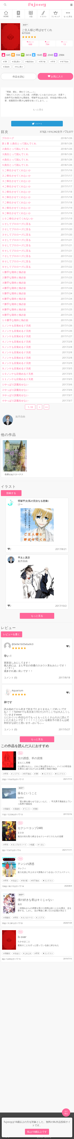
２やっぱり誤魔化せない (15, 389)
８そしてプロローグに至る (16, 261)
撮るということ (27, 793)
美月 (20, 904)
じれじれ (27, 953)
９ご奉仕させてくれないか (16, 213)
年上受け (19, 67)
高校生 (7, 67)
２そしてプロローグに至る (16, 229)
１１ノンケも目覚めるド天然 (17, 379)
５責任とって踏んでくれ (15, 164)
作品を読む (19, 76)
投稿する (11, 493)
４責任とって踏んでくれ (15, 159)
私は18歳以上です (37, 1131)
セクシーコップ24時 (30, 828)
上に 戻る (66, 1112)
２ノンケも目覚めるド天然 (16, 330)
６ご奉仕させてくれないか (16, 197)
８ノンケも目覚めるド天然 (16, 363)
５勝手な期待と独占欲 (14, 293)
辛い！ (8, 656)
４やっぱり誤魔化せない (15, 400)
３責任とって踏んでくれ (15, 154)
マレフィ (22, 868)
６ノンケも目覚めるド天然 (16, 352)
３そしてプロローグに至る (16, 234)
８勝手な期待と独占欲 (14, 309)
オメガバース (27, 917)
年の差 (25, 880)
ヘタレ (41, 844)
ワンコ (27, 809)
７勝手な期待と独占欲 (14, 304)
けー (20, 504)
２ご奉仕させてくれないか (16, 175)
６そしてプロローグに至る (16, 250)
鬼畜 (32, 844)
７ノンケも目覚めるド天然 (16, 357)
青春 (36, 809)
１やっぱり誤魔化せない (15, 384)
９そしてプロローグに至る (16, 266)
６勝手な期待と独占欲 (14, 298)
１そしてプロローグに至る (16, 223)
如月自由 (26, 32)
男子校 (42, 61)
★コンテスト (47, 773)
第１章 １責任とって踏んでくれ (19, 143)
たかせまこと (24, 941)
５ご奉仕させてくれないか (16, 191)
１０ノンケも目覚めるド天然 (17, 373)
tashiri (21, 797)
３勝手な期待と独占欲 (14, 282)
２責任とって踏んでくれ (15, 148)
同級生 (7, 809)
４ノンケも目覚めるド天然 (16, 341)
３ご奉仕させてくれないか (16, 181)
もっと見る (37, 615)
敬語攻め (30, 61)
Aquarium (17, 690)
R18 (53, 61)
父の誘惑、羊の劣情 (30, 758)
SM (5, 61)
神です (8, 702)
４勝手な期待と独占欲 (14, 288)
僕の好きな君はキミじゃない (36, 900)
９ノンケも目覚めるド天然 (16, 368)
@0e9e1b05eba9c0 (22, 644)
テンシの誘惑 (26, 864)
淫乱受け (16, 61)
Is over (22, 937)
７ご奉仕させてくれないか (16, 202)
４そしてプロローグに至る (16, 240)
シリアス (16, 773)
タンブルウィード (19, 844)
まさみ (21, 832)
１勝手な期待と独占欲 (14, 272)
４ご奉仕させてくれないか (16, 186)
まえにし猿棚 (24, 762)
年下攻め (65, 61)
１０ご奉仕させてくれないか (17, 218)
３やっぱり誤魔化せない (15, 395)
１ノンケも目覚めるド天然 (16, 325)
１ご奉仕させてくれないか (16, 170)
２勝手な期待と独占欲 (14, 277)
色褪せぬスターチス (14, 474)
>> (46, 407)
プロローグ (8, 138)
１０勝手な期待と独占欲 (15, 320)
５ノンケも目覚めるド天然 (16, 347)
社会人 (15, 880)
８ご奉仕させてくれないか (16, 207)
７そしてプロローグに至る (16, 256)
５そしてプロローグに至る (16, 245)
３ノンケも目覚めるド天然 (16, 336)
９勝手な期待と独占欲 (14, 314)
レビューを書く (11, 634)
